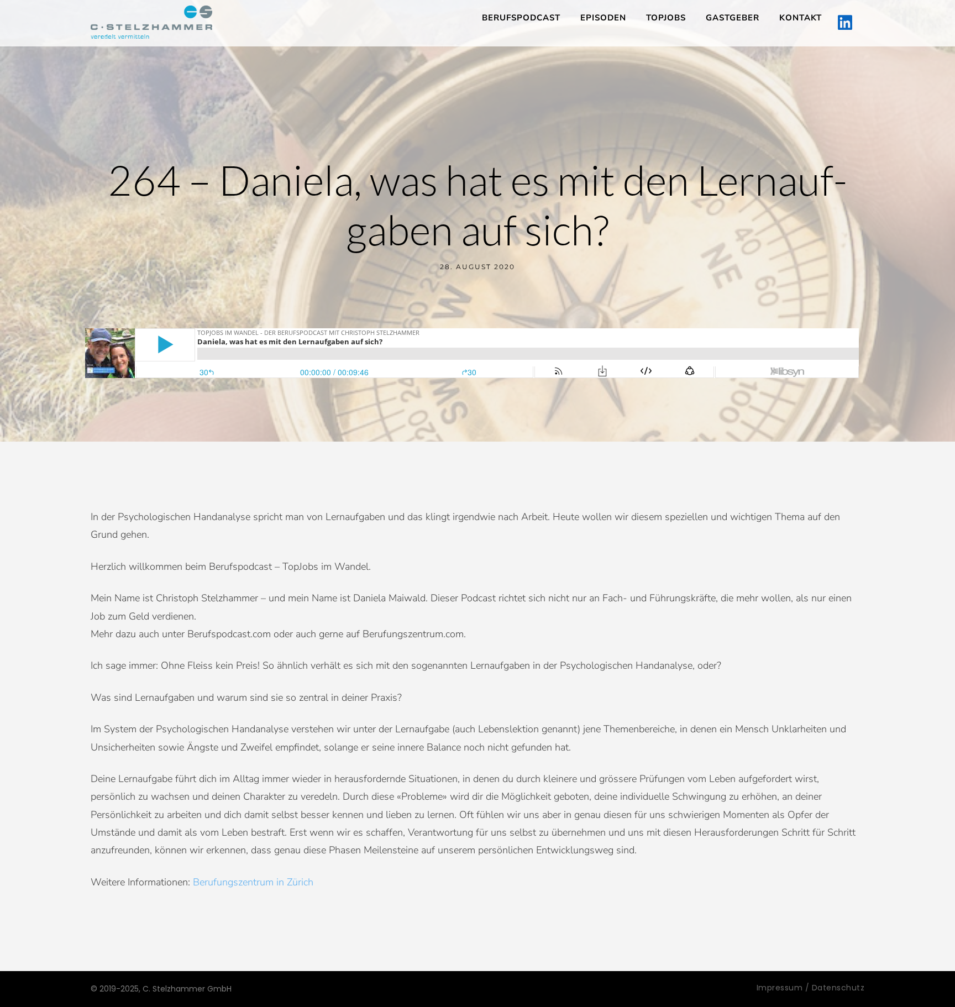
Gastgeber (732, 17)
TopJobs (666, 17)
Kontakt (800, 17)
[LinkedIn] (845, 23)
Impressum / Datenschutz (811, 987)
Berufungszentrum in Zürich (253, 882)
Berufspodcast (521, 17)
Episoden (603, 17)
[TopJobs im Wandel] (151, 22)
